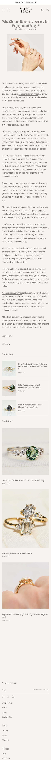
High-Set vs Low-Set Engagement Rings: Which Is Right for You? (25, 615)
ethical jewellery (41, 275)
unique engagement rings (28, 94)
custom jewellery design (22, 248)
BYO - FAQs (6, 758)
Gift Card (5, 731)
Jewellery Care (7, 717)
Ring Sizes (5, 740)
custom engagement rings (16, 131)
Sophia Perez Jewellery (19, 214)
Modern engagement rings (12, 293)
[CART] (47, 10)
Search (4, 707)
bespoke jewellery (40, 97)
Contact (4, 712)
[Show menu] (3, 10)
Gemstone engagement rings (13, 183)
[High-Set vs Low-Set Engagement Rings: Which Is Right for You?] (25, 585)
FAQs (4, 753)
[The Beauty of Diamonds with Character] (25, 518)
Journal (4, 735)
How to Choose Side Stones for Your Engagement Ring (23, 480)
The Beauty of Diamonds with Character (17, 553)
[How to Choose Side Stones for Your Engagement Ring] (25, 451)
